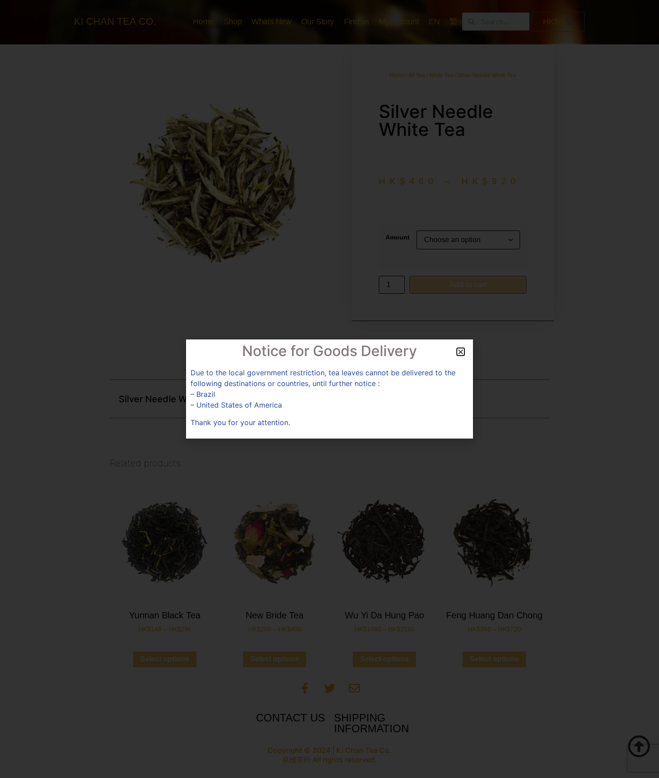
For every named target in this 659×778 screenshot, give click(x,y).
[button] (460, 351)
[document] (329, 389)
